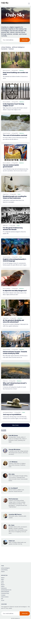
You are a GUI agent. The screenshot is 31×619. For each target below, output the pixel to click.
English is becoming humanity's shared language (14, 260)
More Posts (15, 425)
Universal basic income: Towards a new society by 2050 (15, 352)
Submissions (4, 588)
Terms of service (4, 596)
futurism (11, 49)
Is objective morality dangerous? (15, 290)
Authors (3, 429)
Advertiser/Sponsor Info (6, 589)
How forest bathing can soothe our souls (15, 73)
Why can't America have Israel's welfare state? (15, 384)
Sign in (2, 579)
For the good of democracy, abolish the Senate (13, 228)
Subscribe (25, 40)
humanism (4, 49)
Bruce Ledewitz (6, 101)
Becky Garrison (6, 70)
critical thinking (6, 47)
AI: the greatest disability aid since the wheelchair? (13, 321)
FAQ (2, 598)
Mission (2, 584)
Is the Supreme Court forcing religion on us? (13, 105)
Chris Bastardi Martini (8, 412)
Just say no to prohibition (12, 414)
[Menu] (29, 2)
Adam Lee (5, 225)
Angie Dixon (6, 194)
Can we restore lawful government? (11, 166)
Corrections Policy (5, 593)
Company (3, 595)
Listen (2, 581)
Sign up (2, 577)
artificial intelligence (18, 47)
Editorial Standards (5, 591)
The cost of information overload (15, 135)
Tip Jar (2, 600)
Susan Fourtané (6, 133)
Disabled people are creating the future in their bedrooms (15, 197)
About (2, 582)
